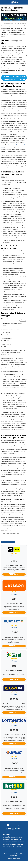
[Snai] (14, 752)
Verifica (13, 574)
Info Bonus (14, 556)
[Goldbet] (14, 688)
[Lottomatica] (14, 720)
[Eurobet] (14, 621)
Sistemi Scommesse (8, 538)
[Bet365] (14, 785)
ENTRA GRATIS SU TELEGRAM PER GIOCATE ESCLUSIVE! (14, 78)
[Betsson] (14, 585)
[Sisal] (14, 654)
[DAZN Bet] (14, 549)
